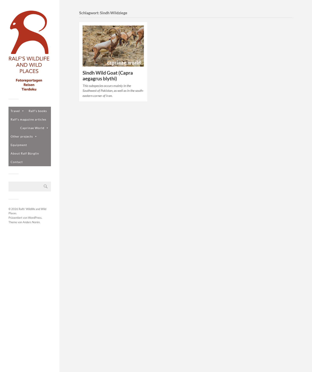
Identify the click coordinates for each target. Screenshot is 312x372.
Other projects (22, 136)
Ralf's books (38, 111)
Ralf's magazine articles (28, 119)
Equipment (19, 145)
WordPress (35, 217)
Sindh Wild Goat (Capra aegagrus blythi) (108, 75)
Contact (17, 162)
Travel (15, 111)
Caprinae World (32, 128)
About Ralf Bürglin (25, 153)
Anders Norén (31, 222)
